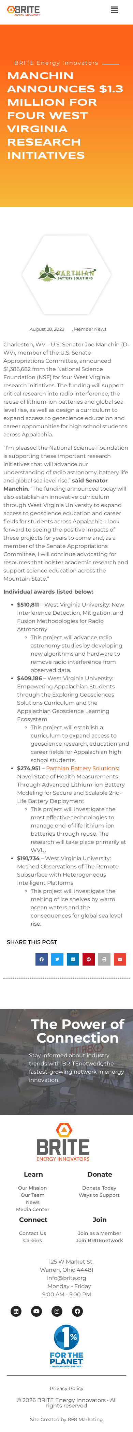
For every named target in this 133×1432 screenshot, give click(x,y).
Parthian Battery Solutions (82, 768)
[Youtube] (36, 1311)
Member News (90, 329)
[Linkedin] (16, 1311)
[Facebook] (77, 1311)
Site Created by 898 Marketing (66, 1419)
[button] (114, 9)
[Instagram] (56, 1311)
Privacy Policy (67, 1388)
